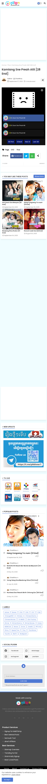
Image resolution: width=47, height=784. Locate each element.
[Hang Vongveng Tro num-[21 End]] (23, 530)
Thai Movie (32, 630)
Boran (14, 612)
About (14, 768)
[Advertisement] (23, 34)
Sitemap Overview (12, 749)
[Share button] (38, 155)
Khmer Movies (30, 623)
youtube (35, 656)
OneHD (30, 627)
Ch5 (26, 612)
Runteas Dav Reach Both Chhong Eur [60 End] (25, 593)
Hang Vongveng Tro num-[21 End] (33, 203)
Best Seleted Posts (12, 734)
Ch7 (32, 612)
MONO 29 (8, 627)
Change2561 (9, 616)
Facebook (18, 156)
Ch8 (38, 612)
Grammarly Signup (12, 756)
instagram (15, 656)
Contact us (24, 768)
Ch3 (12, 150)
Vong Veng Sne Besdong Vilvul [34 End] (22, 580)
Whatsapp (32, 155)
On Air (23, 627)
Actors (7, 612)
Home (4, 65)
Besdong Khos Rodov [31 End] (11, 232)
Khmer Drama (17, 623)
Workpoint (23, 634)
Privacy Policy (37, 768)
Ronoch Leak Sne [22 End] (33, 231)
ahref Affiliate (10, 741)
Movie (16, 627)
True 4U (7, 634)
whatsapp (35, 651)
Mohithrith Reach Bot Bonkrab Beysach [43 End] (24, 567)
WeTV (15, 634)
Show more (39, 176)
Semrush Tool (10, 738)
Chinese (19, 616)
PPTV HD (38, 627)
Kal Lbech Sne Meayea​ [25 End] (12, 203)
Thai (9, 65)
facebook (14, 651)
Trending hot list (11, 753)
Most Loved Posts (11, 760)
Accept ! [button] (7, 779)
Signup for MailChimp (13, 731)
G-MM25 (22, 619)
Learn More (15, 775)
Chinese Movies (10, 619)
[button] (44, 3)
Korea (40, 623)
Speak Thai (15, 630)
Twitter (26, 155)
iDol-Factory (32, 619)
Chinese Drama (30, 616)
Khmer (7, 623)
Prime (6, 630)
